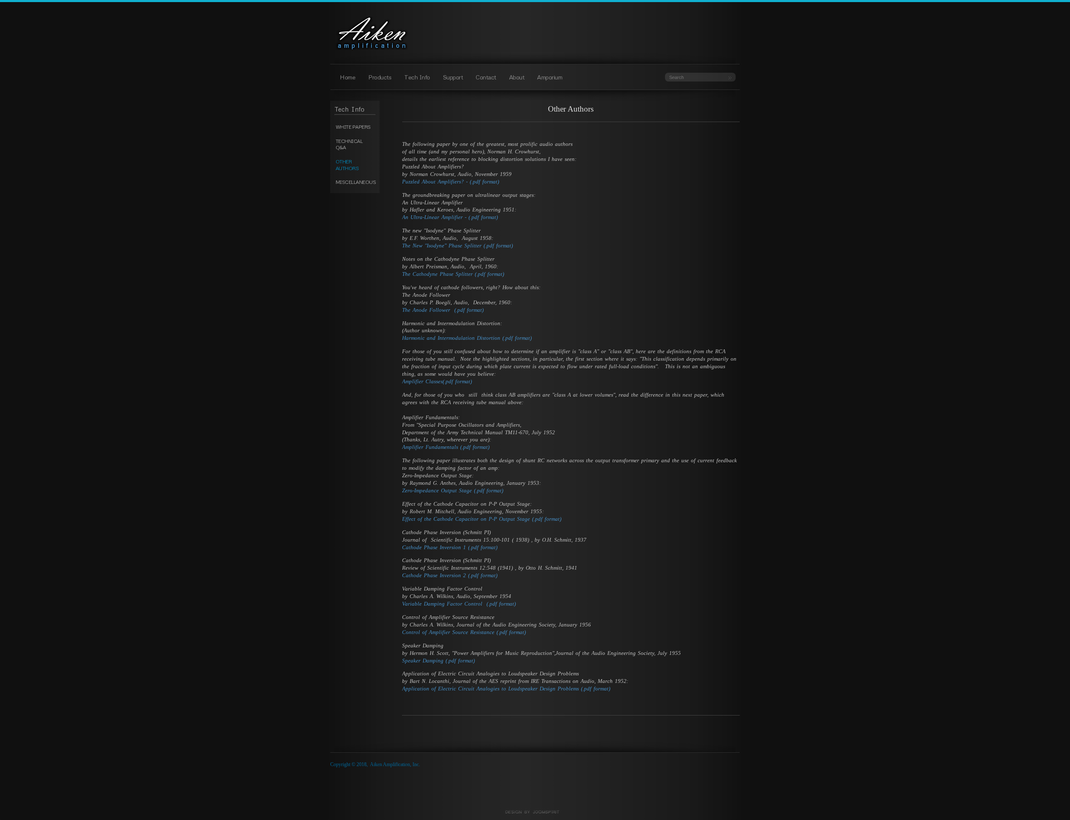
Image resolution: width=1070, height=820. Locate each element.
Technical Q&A (349, 144)
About (517, 77)
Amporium (549, 77)
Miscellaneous (355, 182)
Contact (486, 77)
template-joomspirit (535, 812)
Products (379, 77)
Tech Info (417, 77)
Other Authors (347, 164)
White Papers (353, 127)
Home (347, 77)
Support (453, 77)
